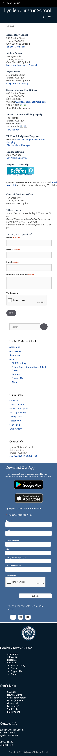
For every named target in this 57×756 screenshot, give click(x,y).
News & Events (16, 404)
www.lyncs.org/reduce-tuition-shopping (26, 141)
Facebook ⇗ (15, 420)
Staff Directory (19, 363)
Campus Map (30, 455)
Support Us (17, 378)
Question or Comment (21, 274)
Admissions (15, 350)
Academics (14, 346)
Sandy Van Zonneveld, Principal (21, 64)
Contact (16, 373)
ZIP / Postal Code (13, 565)
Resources (14, 354)
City (7, 549)
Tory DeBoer (12, 129)
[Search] (44, 326)
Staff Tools (14, 424)
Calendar (13, 400)
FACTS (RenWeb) (17, 412)
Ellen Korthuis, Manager (18, 145)
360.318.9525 (13, 3)
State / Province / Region (15, 557)
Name (13, 237)
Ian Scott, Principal (15, 46)
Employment (15, 428)
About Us (14, 359)
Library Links (15, 416)
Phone (13, 249)
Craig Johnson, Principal (18, 83)
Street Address (12, 540)
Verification (12, 293)
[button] (43, 17)
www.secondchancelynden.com (30, 101)
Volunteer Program (18, 408)
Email (12, 262)
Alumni (15, 382)
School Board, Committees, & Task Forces (29, 368)
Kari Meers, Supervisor (17, 157)
